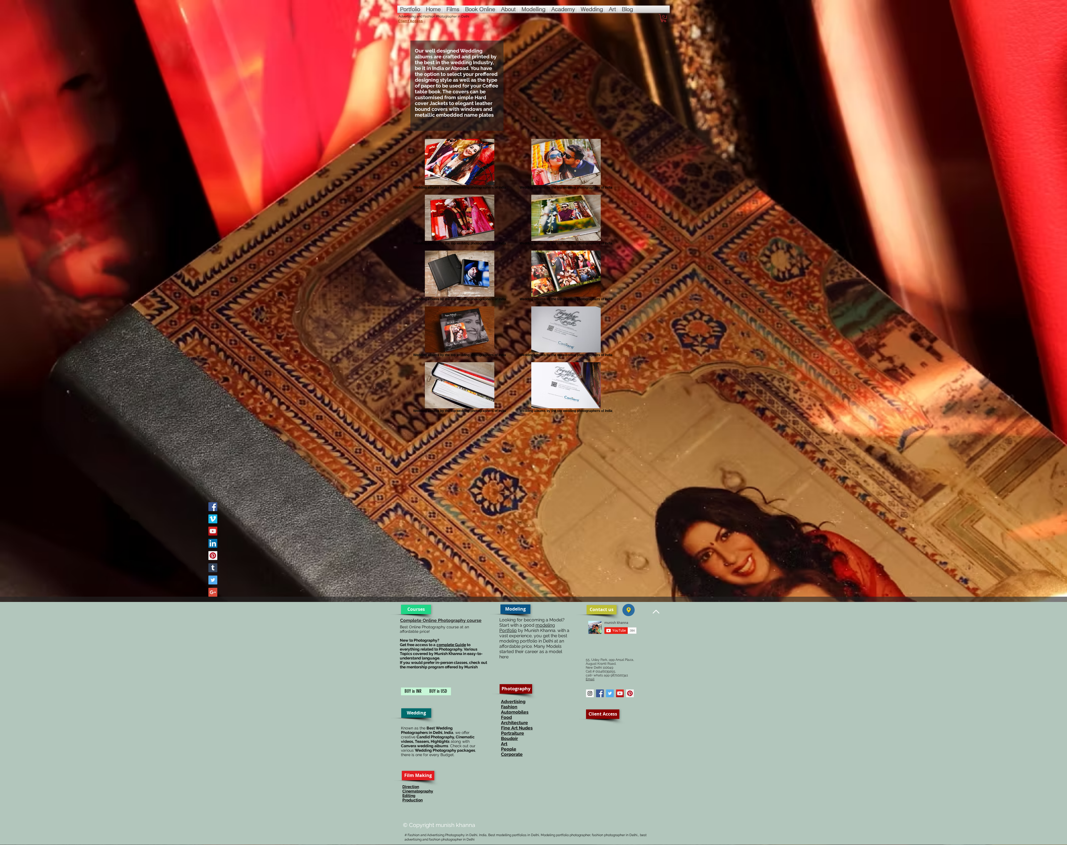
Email (590, 679)
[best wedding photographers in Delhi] (212, 506)
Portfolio (508, 630)
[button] (663, 18)
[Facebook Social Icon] (600, 693)
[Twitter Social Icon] (610, 693)
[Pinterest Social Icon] (630, 693)
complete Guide (451, 644)
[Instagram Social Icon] (590, 693)
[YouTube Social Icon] (620, 693)
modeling (545, 625)
